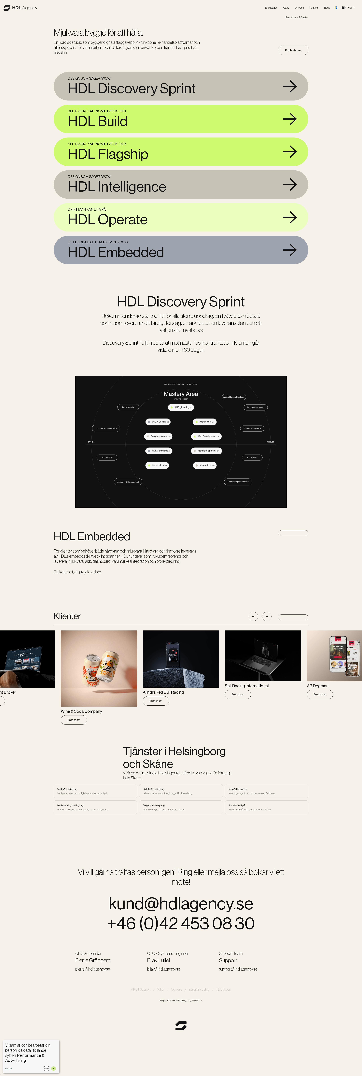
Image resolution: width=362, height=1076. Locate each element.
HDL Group (223, 989)
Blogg (327, 7)
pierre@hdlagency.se (92, 969)
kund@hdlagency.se (181, 903)
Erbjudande (271, 7)
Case (286, 7)
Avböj (46, 1068)
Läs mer (8, 1068)
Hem (288, 17)
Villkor (160, 989)
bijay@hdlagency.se (163, 969)
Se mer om (73, 720)
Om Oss (299, 7)
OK (53, 1068)
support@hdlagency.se (238, 969)
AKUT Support (141, 989)
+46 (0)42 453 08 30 (181, 923)
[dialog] (31, 1056)
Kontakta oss (293, 50)
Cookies (176, 989)
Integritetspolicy (199, 989)
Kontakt (314, 7)
